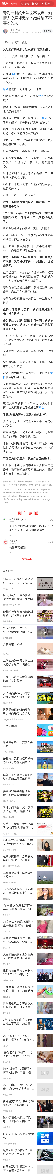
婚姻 (5, 89)
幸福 (41, 407)
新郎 (45, 118)
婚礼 (41, 96)
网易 (5, 3)
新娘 (14, 74)
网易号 (14, 3)
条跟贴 (27, 559)
